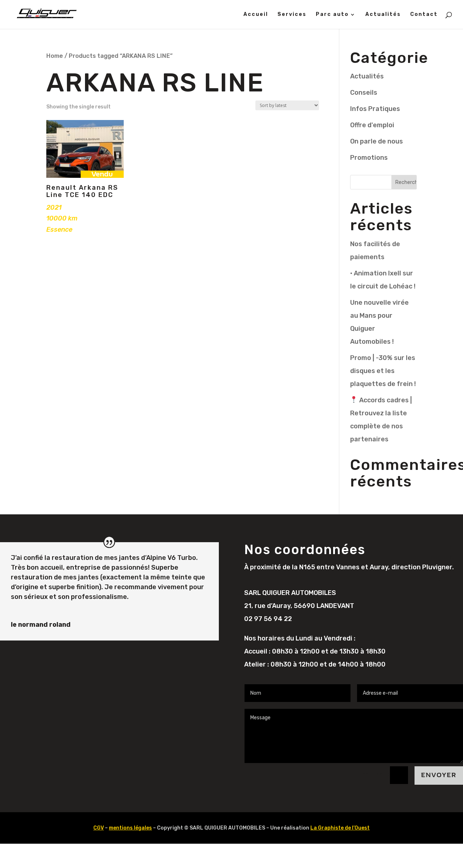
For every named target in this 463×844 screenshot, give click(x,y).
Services (291, 14)
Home (54, 55)
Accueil (255, 14)
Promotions (369, 158)
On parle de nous (376, 141)
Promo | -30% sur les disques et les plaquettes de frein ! (383, 371)
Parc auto (332, 14)
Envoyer (438, 775)
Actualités (383, 14)
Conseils (363, 93)
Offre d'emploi (372, 125)
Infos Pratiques (375, 109)
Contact (424, 14)
